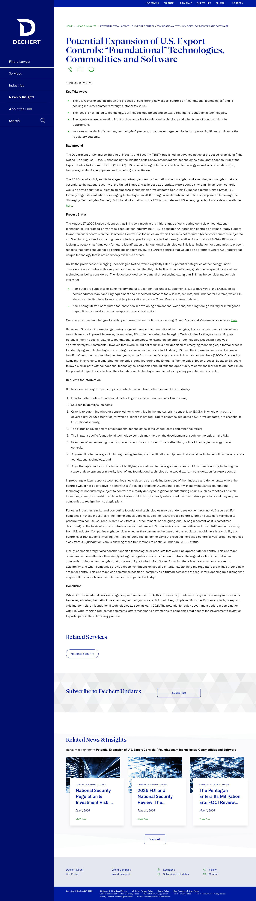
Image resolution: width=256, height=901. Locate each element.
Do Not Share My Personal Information (153, 896)
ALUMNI (220, 3)
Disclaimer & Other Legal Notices (113, 891)
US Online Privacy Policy (142, 891)
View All (81, 818)
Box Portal (72, 874)
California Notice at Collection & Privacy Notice (119, 894)
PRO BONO (186, 3)
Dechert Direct (74, 869)
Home (69, 26)
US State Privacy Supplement (156, 894)
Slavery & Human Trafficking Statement (116, 896)
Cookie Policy (163, 891)
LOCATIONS (152, 3)
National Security (82, 653)
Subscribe (179, 692)
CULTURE (169, 3)
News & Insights (86, 26)
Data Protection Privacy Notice (186, 891)
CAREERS (237, 3)
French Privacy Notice (182, 894)
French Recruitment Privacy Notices (211, 894)
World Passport (121, 874)
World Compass (121, 869)
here (69, 205)
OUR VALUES (204, 3)
